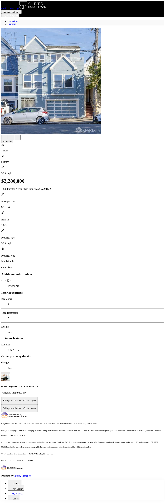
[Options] (4, 137)
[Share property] (17, 137)
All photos (7, 141)
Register (14, 15)
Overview (13, 21)
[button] (82, 81)
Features (12, 24)
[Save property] (11, 137)
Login (5, 15)
